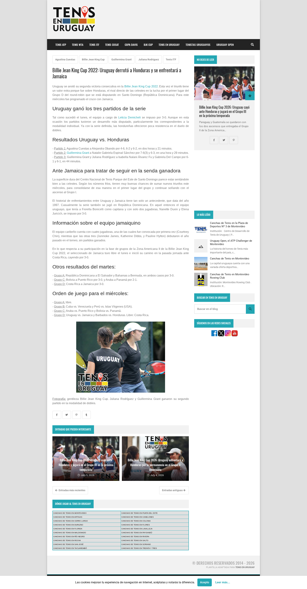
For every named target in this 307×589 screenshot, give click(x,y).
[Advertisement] (224, 180)
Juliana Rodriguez (148, 59)
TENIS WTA (77, 45)
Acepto (204, 582)
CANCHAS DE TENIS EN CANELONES (137, 517)
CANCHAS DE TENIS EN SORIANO (136, 544)
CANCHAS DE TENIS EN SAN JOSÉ (68, 544)
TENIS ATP (60, 45)
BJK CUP (148, 45)
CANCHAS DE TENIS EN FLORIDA (67, 529)
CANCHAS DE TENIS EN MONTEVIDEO (70, 513)
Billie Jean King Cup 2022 (141, 86)
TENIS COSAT (112, 45)
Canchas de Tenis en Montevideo (229, 258)
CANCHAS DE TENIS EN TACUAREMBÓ (70, 548)
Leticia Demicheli (129, 117)
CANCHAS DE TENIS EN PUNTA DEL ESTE (139, 513)
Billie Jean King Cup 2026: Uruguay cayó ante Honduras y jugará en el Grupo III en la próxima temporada (224, 111)
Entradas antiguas (172, 490)
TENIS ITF (94, 45)
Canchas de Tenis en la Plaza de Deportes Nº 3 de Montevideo (229, 224)
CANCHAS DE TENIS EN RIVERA (135, 537)
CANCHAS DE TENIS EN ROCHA (67, 540)
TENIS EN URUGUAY (169, 45)
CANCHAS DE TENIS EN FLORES (135, 525)
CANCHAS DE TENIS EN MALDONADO (69, 533)
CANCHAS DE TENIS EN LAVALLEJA (136, 529)
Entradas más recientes (71, 490)
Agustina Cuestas (65, 59)
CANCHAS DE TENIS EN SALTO (134, 540)
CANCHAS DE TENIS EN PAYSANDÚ (136, 533)
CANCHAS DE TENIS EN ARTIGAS (67, 517)
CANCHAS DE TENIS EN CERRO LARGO (70, 521)
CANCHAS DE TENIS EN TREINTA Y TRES (139, 548)
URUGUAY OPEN (225, 45)
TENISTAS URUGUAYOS (198, 45)
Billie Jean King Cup (93, 59)
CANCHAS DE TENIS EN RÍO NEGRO (69, 537)
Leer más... (222, 582)
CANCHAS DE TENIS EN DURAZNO (68, 525)
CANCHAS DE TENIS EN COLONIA (136, 521)
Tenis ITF (171, 59)
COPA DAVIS (131, 45)
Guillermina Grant (121, 59)
